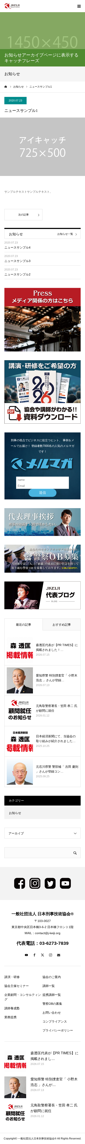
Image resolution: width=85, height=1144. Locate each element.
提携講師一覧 (51, 994)
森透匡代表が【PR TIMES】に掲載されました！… (57, 647)
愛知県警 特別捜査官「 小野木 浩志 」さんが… (54, 1082)
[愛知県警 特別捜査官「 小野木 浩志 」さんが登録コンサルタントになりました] (20, 680)
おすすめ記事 (62, 624)
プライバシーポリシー (57, 1030)
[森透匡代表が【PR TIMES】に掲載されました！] (20, 650)
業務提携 (10, 1017)
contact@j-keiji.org (47, 933)
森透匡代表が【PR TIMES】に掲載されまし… (54, 1056)
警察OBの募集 (52, 1003)
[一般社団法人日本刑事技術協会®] (12, 6)
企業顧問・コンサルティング (22, 997)
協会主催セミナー (16, 986)
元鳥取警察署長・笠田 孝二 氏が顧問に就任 (56, 708)
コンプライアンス (54, 1021)
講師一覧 (48, 986)
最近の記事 (23, 624)
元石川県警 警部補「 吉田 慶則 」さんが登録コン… (57, 769)
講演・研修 (12, 977)
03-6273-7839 (54, 943)
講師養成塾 (12, 1008)
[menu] (79, 6)
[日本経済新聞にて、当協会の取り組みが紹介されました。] (20, 741)
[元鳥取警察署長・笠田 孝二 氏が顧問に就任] (20, 711)
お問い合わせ (51, 1012)
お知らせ (15, 813)
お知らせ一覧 (65, 234)
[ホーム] (5, 87)
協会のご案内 (51, 977)
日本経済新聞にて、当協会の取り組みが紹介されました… (56, 738)
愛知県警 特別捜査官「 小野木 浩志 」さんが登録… (56, 678)
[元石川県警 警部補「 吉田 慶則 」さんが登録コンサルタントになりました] (20, 772)
